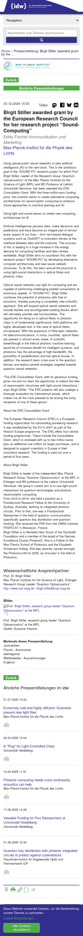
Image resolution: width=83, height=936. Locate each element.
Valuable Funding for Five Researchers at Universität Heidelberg (34, 820)
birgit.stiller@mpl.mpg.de (53, 588)
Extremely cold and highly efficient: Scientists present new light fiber (37, 709)
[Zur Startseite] (41, 10)
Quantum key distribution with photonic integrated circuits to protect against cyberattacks (40, 852)
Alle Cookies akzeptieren (22, 927)
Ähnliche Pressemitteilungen (41, 88)
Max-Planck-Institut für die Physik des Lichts (37, 150)
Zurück (11, 80)
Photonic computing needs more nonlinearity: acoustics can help (37, 782)
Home (5, 51)
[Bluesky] (69, 106)
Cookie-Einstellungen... (20, 918)
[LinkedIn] (76, 106)
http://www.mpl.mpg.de (18, 588)
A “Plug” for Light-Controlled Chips (29, 746)
